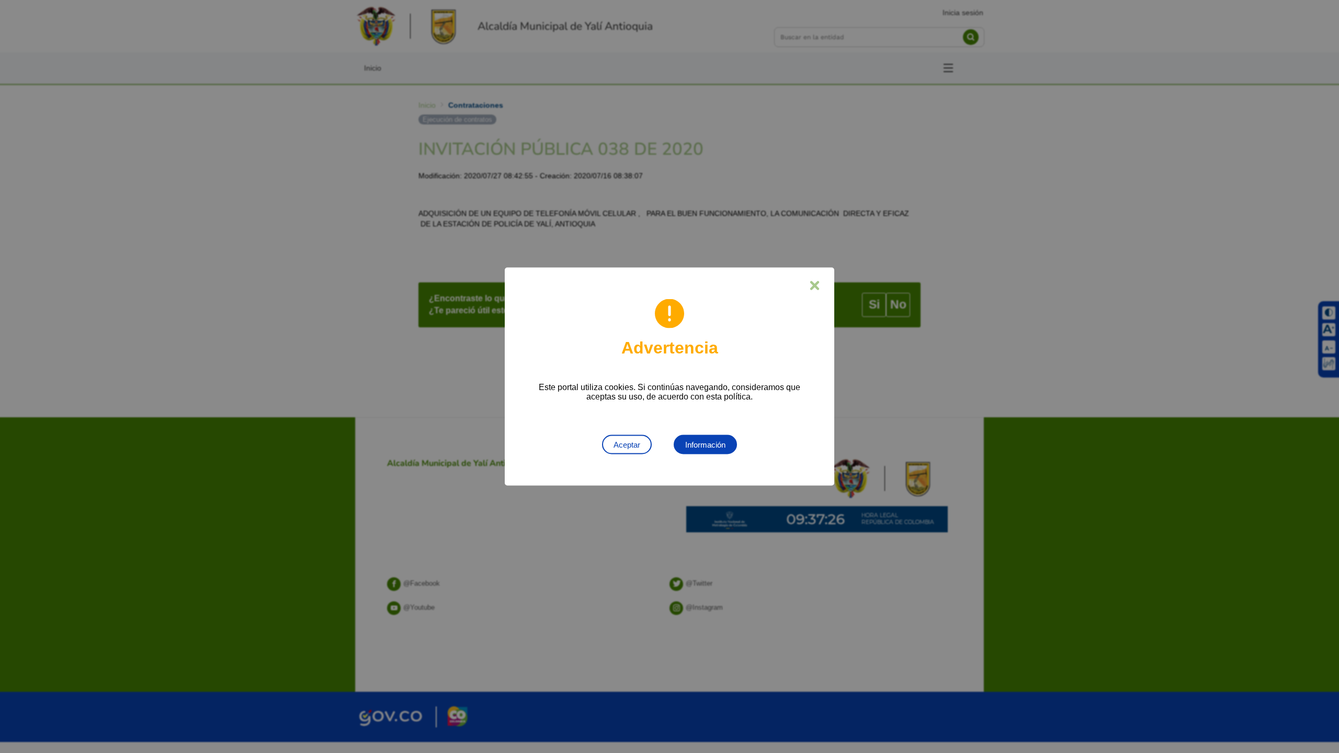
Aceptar (627, 444)
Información (705, 444)
